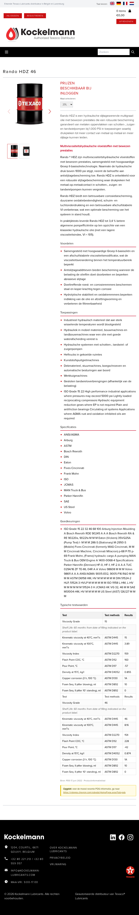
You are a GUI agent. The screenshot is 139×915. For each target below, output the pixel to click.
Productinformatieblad (94, 780)
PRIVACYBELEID (60, 858)
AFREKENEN (126, 21)
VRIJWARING (58, 864)
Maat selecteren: (68, 98)
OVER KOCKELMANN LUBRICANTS (63, 849)
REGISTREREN (35, 15)
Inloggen (13, 15)
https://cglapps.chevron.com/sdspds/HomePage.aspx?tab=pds (94, 792)
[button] (50, 111)
